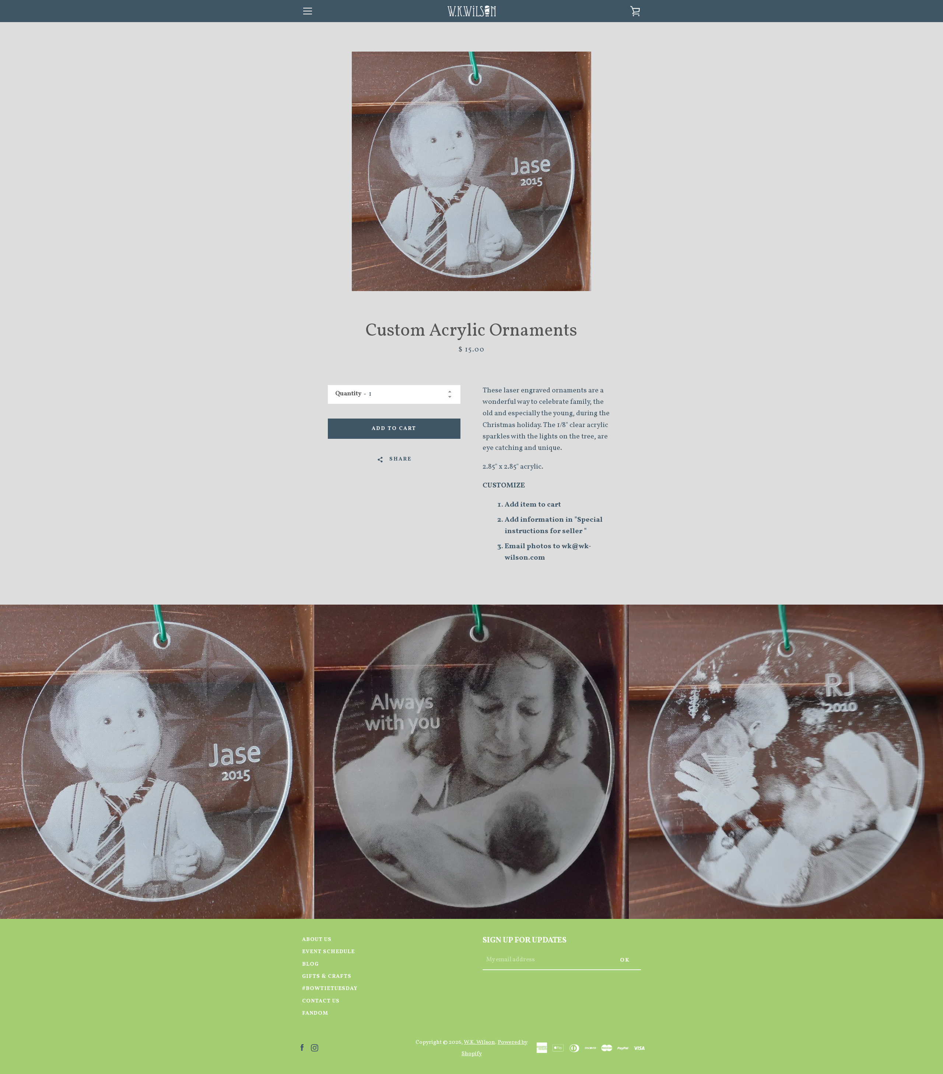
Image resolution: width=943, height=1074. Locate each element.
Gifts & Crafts (326, 976)
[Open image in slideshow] (471, 171)
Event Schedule (328, 951)
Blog (310, 964)
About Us (317, 939)
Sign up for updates (525, 940)
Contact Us (321, 1001)
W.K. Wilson (479, 1042)
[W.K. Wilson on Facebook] (302, 1047)
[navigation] (307, 11)
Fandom (315, 1013)
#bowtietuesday (330, 988)
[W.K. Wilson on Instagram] (314, 1047)
